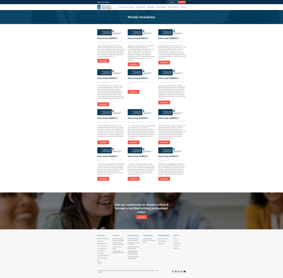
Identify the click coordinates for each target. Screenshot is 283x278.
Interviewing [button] (150, 7)
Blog (98, 260)
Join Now (142, 217)
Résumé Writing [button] (140, 7)
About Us (175, 238)
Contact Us (176, 248)
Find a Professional (173, 7)
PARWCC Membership (102, 238)
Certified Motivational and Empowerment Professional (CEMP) (133, 252)
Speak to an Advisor (103, 2)
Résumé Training (162, 241)
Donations (175, 246)
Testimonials (100, 241)
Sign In (173, 2)
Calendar (99, 263)
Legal (157, 270)
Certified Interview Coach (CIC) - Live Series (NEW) (149, 240)
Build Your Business (163, 238)
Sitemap (100, 272)
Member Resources (102, 243)
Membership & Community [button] (126, 7)
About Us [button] (183, 7)
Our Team (175, 241)
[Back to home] (104, 7)
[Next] (147, 186)
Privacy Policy (151, 270)
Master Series (161, 243)
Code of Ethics (176, 243)
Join (182, 2)
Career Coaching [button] (161, 7)
